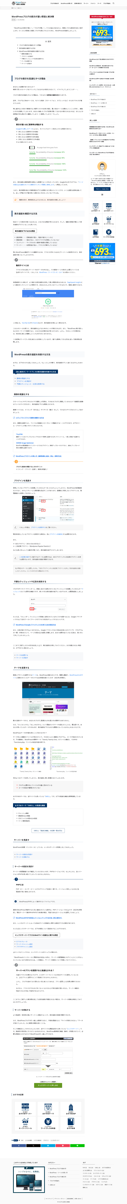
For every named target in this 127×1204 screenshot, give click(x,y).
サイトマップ (49, 1198)
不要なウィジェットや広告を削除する (33, 59)
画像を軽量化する (27, 54)
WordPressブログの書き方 (98, 106)
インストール (87, 1173)
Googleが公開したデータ (24, 129)
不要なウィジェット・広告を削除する (31, 384)
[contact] (102, 194)
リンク (104, 1182)
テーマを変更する (27, 61)
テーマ (34, 675)
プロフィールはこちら (102, 189)
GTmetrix (35, 323)
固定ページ (108, 1184)
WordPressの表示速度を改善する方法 (31, 51)
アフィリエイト (99, 1170)
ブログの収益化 (95, 110)
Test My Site (26, 323)
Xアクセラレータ (21, 941)
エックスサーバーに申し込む (48, 1085)
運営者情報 (70, 1198)
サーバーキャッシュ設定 (24, 944)
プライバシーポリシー (59, 1198)
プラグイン (46, 1140)
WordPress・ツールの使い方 (99, 103)
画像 (85, 1187)
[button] (19, 1145)
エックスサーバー (73, 1029)
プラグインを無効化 (56, 534)
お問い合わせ (78, 1198)
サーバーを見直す (27, 63)
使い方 (15, 1140)
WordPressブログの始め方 (98, 99)
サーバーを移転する (23, 857)
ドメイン (86, 1182)
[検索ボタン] (113, 3)
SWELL (47, 796)
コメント (97, 1176)
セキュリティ (106, 1176)
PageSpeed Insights (74, 282)
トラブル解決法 (37, 1140)
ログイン (99, 1184)
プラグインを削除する (38, 527)
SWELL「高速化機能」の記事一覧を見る (48, 830)
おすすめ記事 (106, 1167)
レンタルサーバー (55, 1140)
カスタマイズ (87, 1176)
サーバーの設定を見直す (24, 854)
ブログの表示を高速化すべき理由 (30, 45)
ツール (85, 1179)
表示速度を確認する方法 (27, 48)
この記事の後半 (24, 557)
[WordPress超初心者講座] (19, 3)
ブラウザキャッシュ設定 (24, 946)
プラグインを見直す (27, 56)
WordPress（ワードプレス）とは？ (51, 272)
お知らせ (93, 114)
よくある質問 (28, 1140)
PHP (85, 1167)
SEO (22, 1140)
